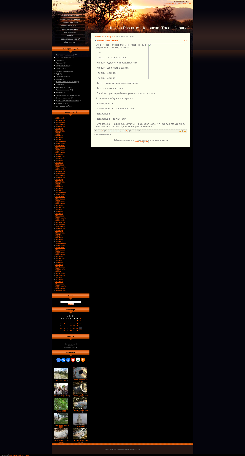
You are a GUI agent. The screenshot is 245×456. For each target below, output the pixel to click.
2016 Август (59, 216)
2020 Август (59, 284)
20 (67, 328)
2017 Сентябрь (60, 243)
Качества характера (63, 98)
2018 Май (58, 260)
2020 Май (58, 277)
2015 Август (59, 190)
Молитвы (59, 79)
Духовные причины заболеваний (67, 100)
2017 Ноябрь (60, 248)
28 (71, 331)
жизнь (118, 131)
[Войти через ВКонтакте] (63, 360)
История (59, 84)
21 (71, 328)
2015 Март (59, 180)
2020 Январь (60, 275)
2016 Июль (59, 214)
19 (64, 328)
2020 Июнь (59, 279)
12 (64, 325)
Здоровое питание (62, 65)
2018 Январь (60, 252)
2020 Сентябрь (60, 286)
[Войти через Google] (78, 360)
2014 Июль (59, 163)
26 (64, 331)
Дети (57, 74)
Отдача (110, 131)
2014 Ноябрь (60, 171)
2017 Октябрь (60, 245)
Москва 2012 (80, 426)
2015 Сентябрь (60, 192)
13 (67, 325)
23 (77, 328)
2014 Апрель (60, 156)
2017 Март (59, 231)
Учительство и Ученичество (66, 82)
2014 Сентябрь (60, 167)
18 (61, 328)
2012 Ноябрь (60, 120)
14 (71, 325)
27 (67, 331)
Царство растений (62, 106)
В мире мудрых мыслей (64, 55)
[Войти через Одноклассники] (83, 360)
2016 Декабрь (60, 224)
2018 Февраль (60, 254)
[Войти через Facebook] (68, 360)
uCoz (27, 455)
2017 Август (59, 241)
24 (80, 328)
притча (123, 131)
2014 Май (58, 158)
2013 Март (59, 129)
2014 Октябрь (60, 169)
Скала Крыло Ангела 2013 (61, 426)
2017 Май (58, 235)
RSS (189, 3)
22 (74, 328)
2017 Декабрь (60, 250)
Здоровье (59, 63)
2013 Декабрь (60, 148)
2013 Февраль (60, 126)
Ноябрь (109, 37)
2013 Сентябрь (60, 141)
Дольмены (59, 92)
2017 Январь (60, 226)
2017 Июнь (59, 237)
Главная (168, 3)
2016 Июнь (59, 211)
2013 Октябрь (60, 143)
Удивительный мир (62, 90)
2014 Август (59, 165)
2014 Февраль (60, 152)
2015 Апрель (60, 182)
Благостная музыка (63, 87)
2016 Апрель (60, 207)
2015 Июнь (59, 186)
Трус (127, 131)
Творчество (60, 68)
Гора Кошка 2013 (61, 380)
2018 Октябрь (60, 267)
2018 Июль (59, 265)
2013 (103, 37)
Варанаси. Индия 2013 (61, 396)
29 (74, 331)
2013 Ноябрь (60, 146)
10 (80, 323)
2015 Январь (60, 175)
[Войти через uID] (58, 360)
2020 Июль (59, 282)
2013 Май (58, 133)
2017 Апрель (60, 233)
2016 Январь (60, 201)
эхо (115, 131)
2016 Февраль (60, 203)
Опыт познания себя (63, 57)
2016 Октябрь (60, 220)
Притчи (58, 60)
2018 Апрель (60, 258)
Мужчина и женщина (63, 71)
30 (77, 331)
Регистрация (176, 3)
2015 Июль (59, 188)
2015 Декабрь (60, 199)
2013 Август (59, 139)
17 (80, 325)
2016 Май (58, 209)
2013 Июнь (59, 135)
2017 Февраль (60, 228)
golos (102, 131)
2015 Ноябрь (60, 197)
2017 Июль (59, 239)
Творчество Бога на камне (80, 380)
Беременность (61, 103)
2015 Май (58, 184)
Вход (184, 3)
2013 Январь (60, 124)
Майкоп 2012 (61, 411)
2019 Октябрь (60, 273)
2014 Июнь (59, 160)
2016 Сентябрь (60, 218)
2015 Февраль (60, 177)
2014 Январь (60, 150)
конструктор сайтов (16, 455)
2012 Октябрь (60, 118)
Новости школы (61, 76)
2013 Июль (59, 137)
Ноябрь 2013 (70, 316)
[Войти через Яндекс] (73, 360)
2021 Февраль (60, 288)
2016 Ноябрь (60, 222)
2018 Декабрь (60, 269)
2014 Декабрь (60, 173)
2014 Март (59, 154)
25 (61, 331)
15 (74, 325)
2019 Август (59, 271)
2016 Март (59, 205)
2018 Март (59, 256)
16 (77, 325)
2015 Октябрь (60, 194)
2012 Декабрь (60, 122)
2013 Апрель (60, 131)
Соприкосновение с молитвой (66, 95)
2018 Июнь (59, 262)
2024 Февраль (60, 290)
